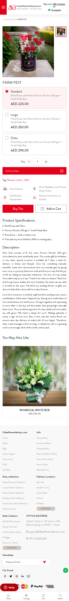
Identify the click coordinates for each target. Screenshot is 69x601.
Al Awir (40, 498)
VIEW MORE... (46, 509)
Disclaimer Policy (44, 443)
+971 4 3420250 (36, 539)
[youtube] (28, 576)
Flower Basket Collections (13, 492)
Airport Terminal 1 (10, 526)
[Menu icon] (3, 7)
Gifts (26, 180)
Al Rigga (6, 537)
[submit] (44, 562)
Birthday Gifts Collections (13, 498)
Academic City (43, 487)
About (5, 443)
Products (13, 19)
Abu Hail (40, 482)
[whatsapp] (65, 570)
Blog (4, 448)
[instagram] (16, 576)
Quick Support (9, 453)
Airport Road (42, 492)
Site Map (6, 469)
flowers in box (14, 180)
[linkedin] (22, 576)
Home (5, 19)
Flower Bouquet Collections (14, 482)
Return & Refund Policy (47, 453)
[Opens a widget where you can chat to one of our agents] (9, 588)
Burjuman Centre (10, 542)
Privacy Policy (42, 437)
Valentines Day (9, 508)
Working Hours (43, 469)
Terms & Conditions (45, 459)
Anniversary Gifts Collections (15, 503)
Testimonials (8, 459)
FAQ (5, 464)
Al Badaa (40, 503)
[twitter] (10, 576)
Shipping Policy (43, 448)
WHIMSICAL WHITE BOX (34, 410)
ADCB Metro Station (11, 521)
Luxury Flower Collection (13, 487)
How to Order (42, 464)
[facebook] (5, 576)
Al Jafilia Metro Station (12, 532)
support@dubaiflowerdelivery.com (45, 532)
